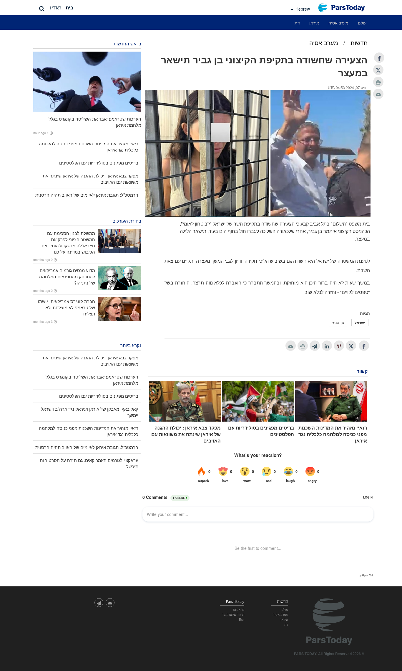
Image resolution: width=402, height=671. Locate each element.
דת (297, 23)
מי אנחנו (238, 610)
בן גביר (338, 322)
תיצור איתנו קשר (233, 615)
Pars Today (344, 8)
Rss (241, 620)
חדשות (359, 42)
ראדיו (56, 7)
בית (69, 7)
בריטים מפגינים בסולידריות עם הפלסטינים (261, 431)
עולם (362, 23)
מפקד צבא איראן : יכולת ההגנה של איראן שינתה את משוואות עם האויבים (186, 434)
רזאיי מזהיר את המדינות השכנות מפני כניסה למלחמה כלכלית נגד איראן (332, 434)
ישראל (360, 322)
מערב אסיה (338, 23)
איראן (314, 23)
